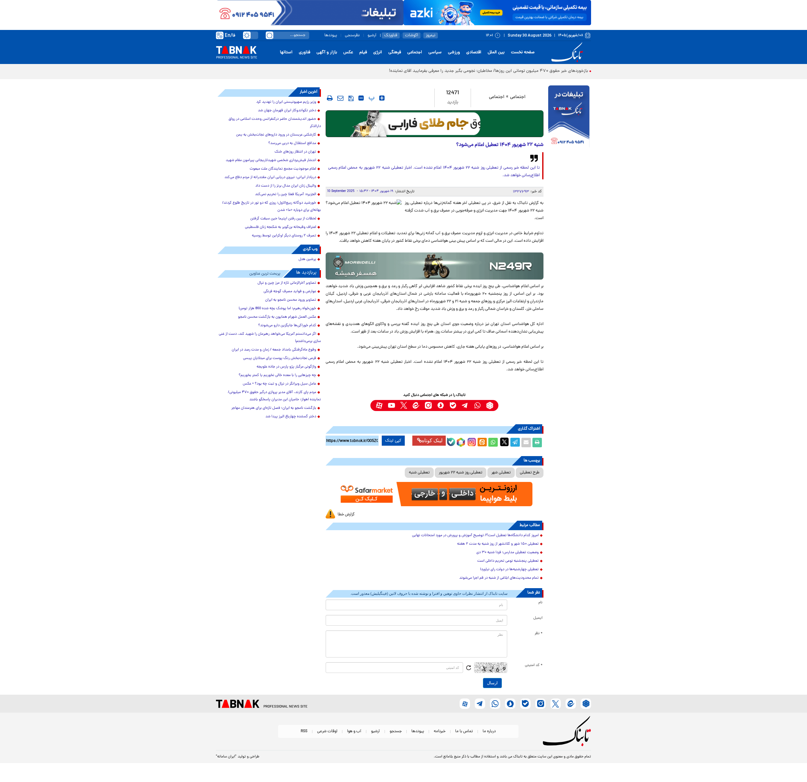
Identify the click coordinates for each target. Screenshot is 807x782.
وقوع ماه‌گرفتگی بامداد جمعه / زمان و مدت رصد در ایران (274, 350)
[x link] (404, 405)
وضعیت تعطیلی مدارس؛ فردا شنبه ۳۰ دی (507, 552)
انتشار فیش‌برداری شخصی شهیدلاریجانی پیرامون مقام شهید (271, 160)
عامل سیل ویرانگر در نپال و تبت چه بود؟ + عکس (279, 384)
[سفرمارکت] (434, 494)
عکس (348, 52)
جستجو (396, 731)
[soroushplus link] (440, 405)
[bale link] (453, 405)
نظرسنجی (352, 35)
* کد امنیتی (534, 665)
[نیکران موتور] (434, 265)
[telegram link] (465, 405)
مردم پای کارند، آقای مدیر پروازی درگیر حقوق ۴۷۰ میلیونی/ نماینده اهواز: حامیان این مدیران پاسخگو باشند (274, 396)
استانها (286, 52)
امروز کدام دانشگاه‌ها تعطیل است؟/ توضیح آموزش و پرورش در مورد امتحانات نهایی (475, 535)
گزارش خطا (346, 515)
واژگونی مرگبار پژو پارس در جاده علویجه (286, 367)
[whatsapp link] (477, 405)
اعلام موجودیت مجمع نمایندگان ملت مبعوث (283, 169)
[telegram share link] (515, 442)
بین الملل (496, 52)
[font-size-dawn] (361, 98)
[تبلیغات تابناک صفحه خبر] (568, 117)
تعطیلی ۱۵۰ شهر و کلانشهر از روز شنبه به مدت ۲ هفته (498, 544)
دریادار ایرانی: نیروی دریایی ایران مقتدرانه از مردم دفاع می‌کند (270, 177)
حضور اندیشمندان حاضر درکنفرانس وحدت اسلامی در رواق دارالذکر (275, 122)
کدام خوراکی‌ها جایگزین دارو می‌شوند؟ (287, 325)
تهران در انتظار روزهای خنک (295, 152)
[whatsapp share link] (493, 442)
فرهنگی (394, 52)
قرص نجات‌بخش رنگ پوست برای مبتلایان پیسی (279, 358)
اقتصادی (473, 52)
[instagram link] (428, 405)
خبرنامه (439, 731)
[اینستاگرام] (471, 441)
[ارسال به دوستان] (526, 442)
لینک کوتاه (432, 440)
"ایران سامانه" (226, 757)
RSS (304, 731)
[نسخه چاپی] (537, 442)
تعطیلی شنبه (419, 473)
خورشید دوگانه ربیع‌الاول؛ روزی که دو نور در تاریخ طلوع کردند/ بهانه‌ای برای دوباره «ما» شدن (271, 206)
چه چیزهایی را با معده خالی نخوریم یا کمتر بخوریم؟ (277, 375)
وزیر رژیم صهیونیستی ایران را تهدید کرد (286, 102)
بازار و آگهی (326, 52)
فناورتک (390, 35)
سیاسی (435, 52)
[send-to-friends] (340, 98)
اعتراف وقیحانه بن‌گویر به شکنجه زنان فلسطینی (280, 227)
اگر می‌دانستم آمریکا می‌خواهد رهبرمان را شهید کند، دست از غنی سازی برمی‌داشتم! (270, 337)
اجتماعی (414, 52)
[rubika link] (490, 405)
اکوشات (411, 35)
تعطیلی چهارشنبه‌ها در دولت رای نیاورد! (509, 569)
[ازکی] (497, 12)
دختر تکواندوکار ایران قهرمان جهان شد (287, 110)
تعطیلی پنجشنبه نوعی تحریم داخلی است (508, 561)
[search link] (269, 35)
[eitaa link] (416, 405)
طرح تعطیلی (529, 473)
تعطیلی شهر (501, 473)
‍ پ (370, 98)
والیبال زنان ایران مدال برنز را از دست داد (285, 186)
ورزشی (454, 52)
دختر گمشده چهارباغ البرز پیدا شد (290, 417)
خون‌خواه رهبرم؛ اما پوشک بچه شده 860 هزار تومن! (277, 308)
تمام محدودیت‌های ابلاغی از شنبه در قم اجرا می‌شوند (499, 578)
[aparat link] (379, 405)
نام (540, 602)
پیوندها (330, 35)
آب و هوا (354, 731)
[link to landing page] (568, 52)
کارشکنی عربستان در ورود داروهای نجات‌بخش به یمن (276, 135)
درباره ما (489, 731)
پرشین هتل (307, 259)
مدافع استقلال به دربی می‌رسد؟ (292, 143)
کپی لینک (393, 440)
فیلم (363, 52)
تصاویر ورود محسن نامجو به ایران (290, 300)
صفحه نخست (523, 52)
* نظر (539, 633)
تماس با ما (464, 731)
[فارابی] (434, 123)
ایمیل (538, 618)
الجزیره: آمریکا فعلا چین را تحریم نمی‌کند (285, 194)
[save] (351, 98)
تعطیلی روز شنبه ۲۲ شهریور (460, 473)
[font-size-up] (382, 98)
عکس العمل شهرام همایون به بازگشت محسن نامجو (277, 317)
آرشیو (372, 35)
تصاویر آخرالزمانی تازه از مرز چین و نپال (287, 283)
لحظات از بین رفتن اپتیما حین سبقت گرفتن (283, 219)
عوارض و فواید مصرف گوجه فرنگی (290, 291)
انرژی (377, 52)
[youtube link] (391, 405)
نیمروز (430, 35)
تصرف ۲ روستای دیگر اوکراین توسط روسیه (284, 236)
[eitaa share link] (482, 442)
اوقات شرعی (327, 731)
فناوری (304, 52)
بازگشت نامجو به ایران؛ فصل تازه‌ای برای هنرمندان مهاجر (273, 408)
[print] (329, 98)
